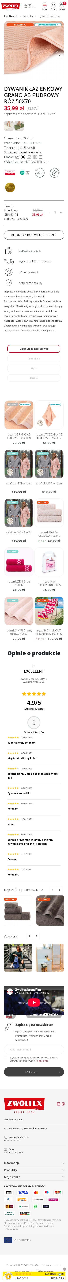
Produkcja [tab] (34, 358)
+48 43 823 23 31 (12, 1140)
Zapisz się (31, 1072)
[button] (60, 55)
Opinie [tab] (34, 377)
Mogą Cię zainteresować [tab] (34, 348)
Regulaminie (42, 1060)
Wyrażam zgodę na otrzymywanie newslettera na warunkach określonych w (34, 1059)
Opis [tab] (33, 368)
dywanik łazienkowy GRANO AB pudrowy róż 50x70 (16, 212)
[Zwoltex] (18, 6)
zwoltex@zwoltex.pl (13, 1152)
